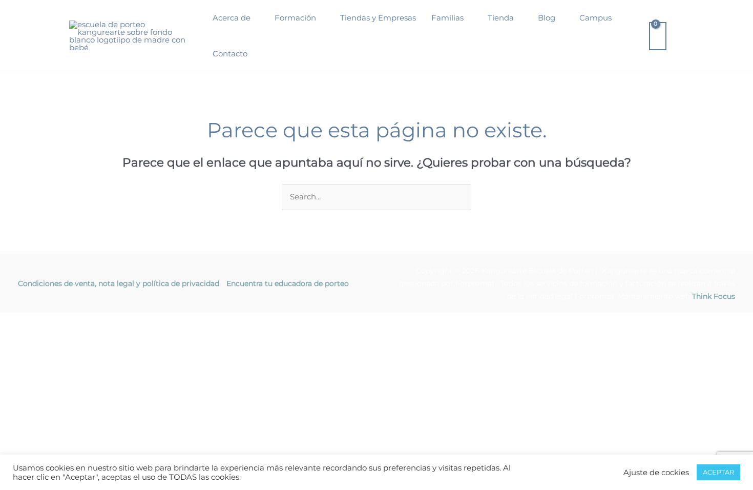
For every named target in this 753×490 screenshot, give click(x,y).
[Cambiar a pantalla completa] (63, 321)
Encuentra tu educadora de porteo (287, 283)
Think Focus (713, 296)
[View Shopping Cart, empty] (657, 36)
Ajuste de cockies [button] (656, 472)
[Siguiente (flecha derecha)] (63, 335)
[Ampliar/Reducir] (20, 321)
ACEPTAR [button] (718, 472)
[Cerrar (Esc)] (149, 321)
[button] (254, 18)
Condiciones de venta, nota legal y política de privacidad (118, 283)
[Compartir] (106, 321)
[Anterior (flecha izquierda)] (20, 335)
